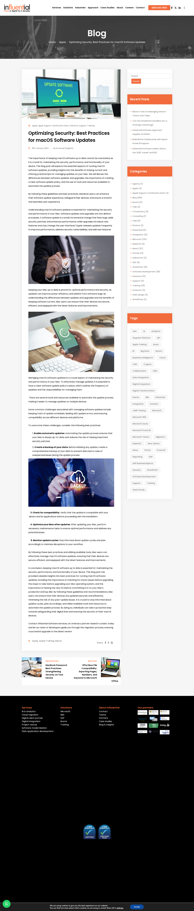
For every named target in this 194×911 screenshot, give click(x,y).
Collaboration (139, 370)
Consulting (138, 216)
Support (82, 125)
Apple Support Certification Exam (53, 125)
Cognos (147, 364)
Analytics (156, 331)
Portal (147, 450)
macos (58, 640)
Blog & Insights (106, 724)
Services (56, 7)
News (135, 248)
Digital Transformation (144, 390)
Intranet (154, 403)
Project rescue (29, 724)
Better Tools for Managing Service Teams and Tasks (149, 113)
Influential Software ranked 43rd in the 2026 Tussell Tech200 (149, 150)
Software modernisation (34, 727)
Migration (160, 436)
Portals (136, 253)
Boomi (136, 202)
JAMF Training (139, 410)
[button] (7, 904)
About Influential (109, 707)
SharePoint (138, 267)
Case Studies (107, 7)
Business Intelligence (143, 357)
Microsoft (137, 239)
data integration (141, 377)
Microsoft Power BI (142, 430)
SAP (134, 262)
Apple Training (46, 640)
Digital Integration (141, 384)
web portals (139, 489)
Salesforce (138, 257)
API (158, 337)
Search (136, 81)
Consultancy (139, 211)
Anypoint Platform (141, 337)
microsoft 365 (139, 417)
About (120, 7)
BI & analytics (29, 711)
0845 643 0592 (159, 7)
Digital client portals (32, 718)
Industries (80, 7)
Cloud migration (30, 714)
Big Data (145, 351)
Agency (136, 183)
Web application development (38, 731)
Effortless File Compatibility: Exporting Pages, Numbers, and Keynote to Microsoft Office (96, 673)
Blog (135, 197)
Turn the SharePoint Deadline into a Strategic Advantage (150, 122)
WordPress (138, 299)
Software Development (144, 271)
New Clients (154, 443)
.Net (135, 331)
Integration (138, 234)
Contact (140, 7)
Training (91, 125)
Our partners (145, 707)
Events (136, 397)
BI (133, 351)
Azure (156, 344)
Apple (62, 42)
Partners (103, 718)
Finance (136, 225)
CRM (135, 220)
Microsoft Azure (140, 423)
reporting (137, 456)
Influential (137, 230)
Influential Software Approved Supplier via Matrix (147, 132)
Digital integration (31, 721)
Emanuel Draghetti (64, 148)
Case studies (105, 721)
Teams (102, 714)
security (137, 470)
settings (120, 908)
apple (35, 640)
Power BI (161, 450)
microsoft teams (141, 436)
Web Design (138, 294)
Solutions (68, 7)
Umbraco (137, 290)
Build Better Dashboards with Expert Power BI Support (150, 141)
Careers (129, 7)
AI (144, 331)
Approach (93, 7)
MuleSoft (137, 243)
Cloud (162, 357)
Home (52, 42)
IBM (147, 397)
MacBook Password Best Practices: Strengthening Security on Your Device (56, 671)
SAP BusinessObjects (143, 463)
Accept (137, 907)
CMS (135, 206)
